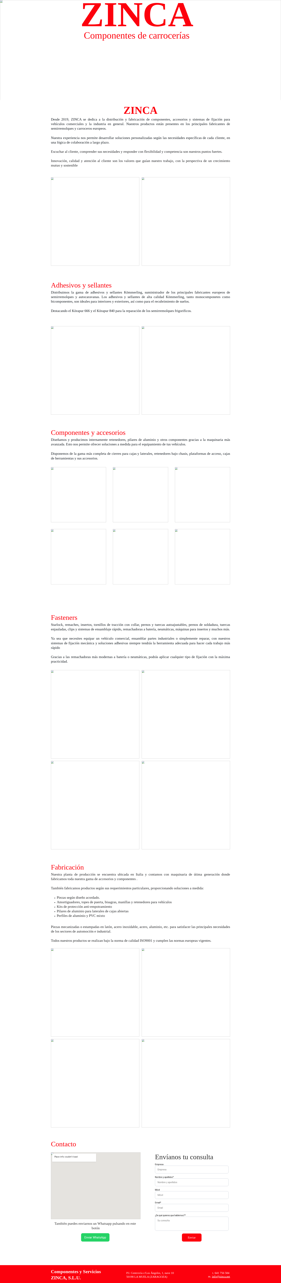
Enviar (192, 1237)
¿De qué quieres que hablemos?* (170, 1215)
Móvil (157, 1190)
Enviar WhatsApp (95, 1237)
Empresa (159, 1164)
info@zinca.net (221, 1276)
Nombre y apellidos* (164, 1177)
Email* (158, 1202)
